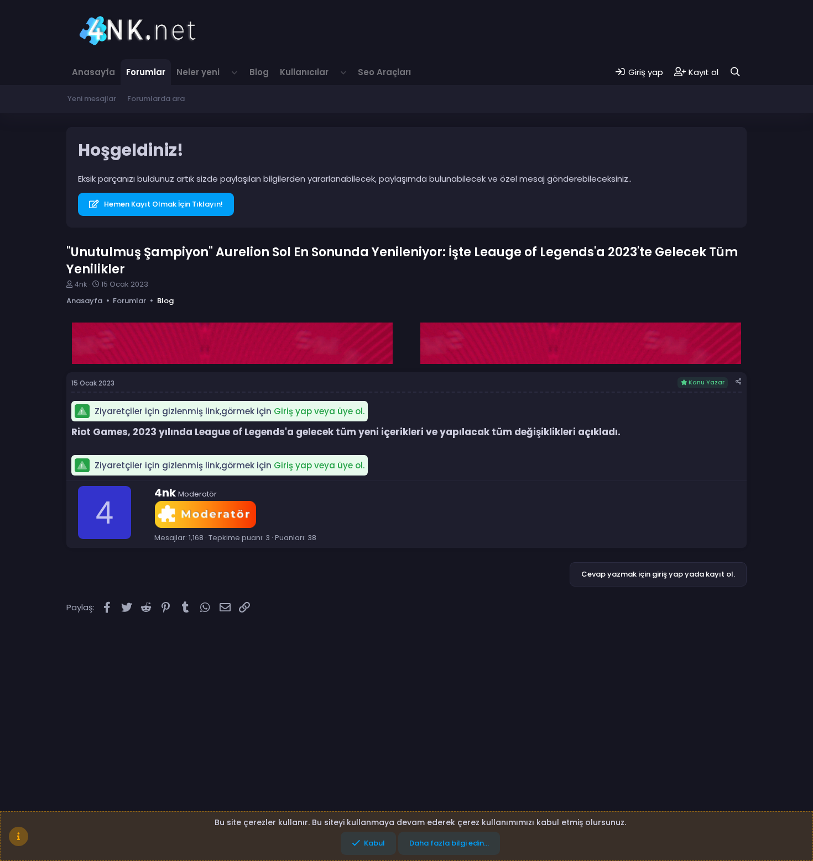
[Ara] (735, 72)
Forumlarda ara (156, 98)
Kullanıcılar (304, 72)
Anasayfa (93, 72)
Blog (259, 72)
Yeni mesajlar (91, 98)
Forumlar (145, 72)
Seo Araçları (384, 72)
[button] (234, 72)
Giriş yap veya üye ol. (319, 411)
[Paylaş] (739, 382)
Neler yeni (198, 72)
